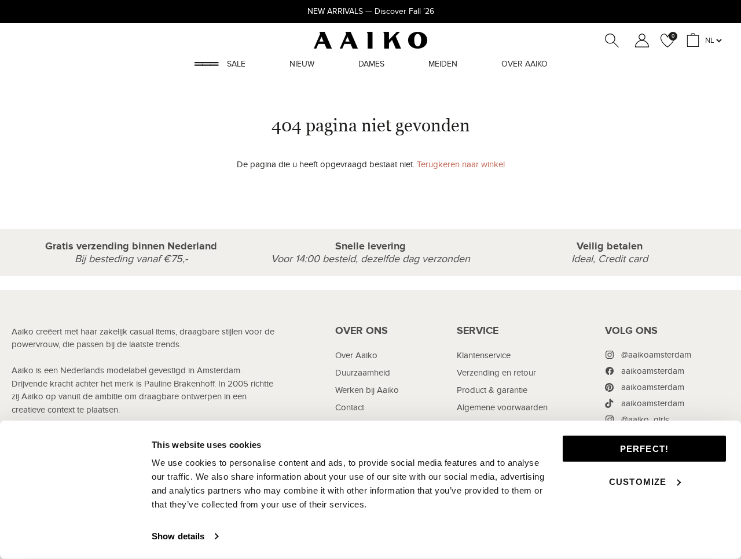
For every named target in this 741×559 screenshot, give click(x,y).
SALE (236, 64)
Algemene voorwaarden (502, 407)
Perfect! (644, 449)
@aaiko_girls (645, 419)
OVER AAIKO (524, 64)
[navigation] (367, 403)
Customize (638, 481)
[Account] (639, 40)
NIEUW (301, 64)
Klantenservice (484, 355)
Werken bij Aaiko (367, 390)
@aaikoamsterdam (656, 355)
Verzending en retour (496, 372)
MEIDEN (442, 64)
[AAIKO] (370, 40)
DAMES (371, 64)
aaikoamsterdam (652, 371)
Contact (349, 407)
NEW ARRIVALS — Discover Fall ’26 (370, 11)
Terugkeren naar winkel (461, 164)
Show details (178, 536)
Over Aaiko (356, 355)
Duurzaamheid (362, 372)
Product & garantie (492, 390)
